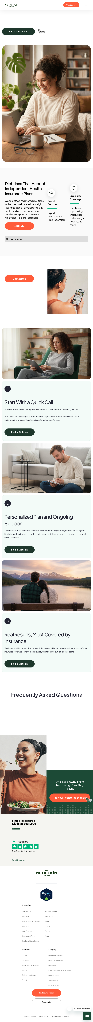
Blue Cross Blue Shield (30, 965)
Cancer (47, 931)
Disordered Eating (29, 936)
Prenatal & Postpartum (31, 921)
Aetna (24, 956)
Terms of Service (30, 1016)
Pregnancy (49, 916)
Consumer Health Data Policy (59, 971)
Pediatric (25, 916)
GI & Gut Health (28, 931)
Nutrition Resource (55, 956)
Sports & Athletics (51, 911)
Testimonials (53, 980)
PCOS (47, 926)
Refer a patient (54, 985)
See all (24, 980)
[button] (86, 5)
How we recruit (53, 976)
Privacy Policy (44, 1016)
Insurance (52, 966)
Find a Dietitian (19, 432)
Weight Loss (27, 911)
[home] (11, 5)
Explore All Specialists (30, 941)
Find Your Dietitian (46, 993)
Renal (47, 921)
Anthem (25, 961)
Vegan (47, 936)
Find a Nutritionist (18, 31)
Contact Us (46, 1002)
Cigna (24, 970)
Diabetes (25, 926)
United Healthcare (29, 975)
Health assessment (55, 961)
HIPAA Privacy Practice (60, 1016)
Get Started (71, 5)
